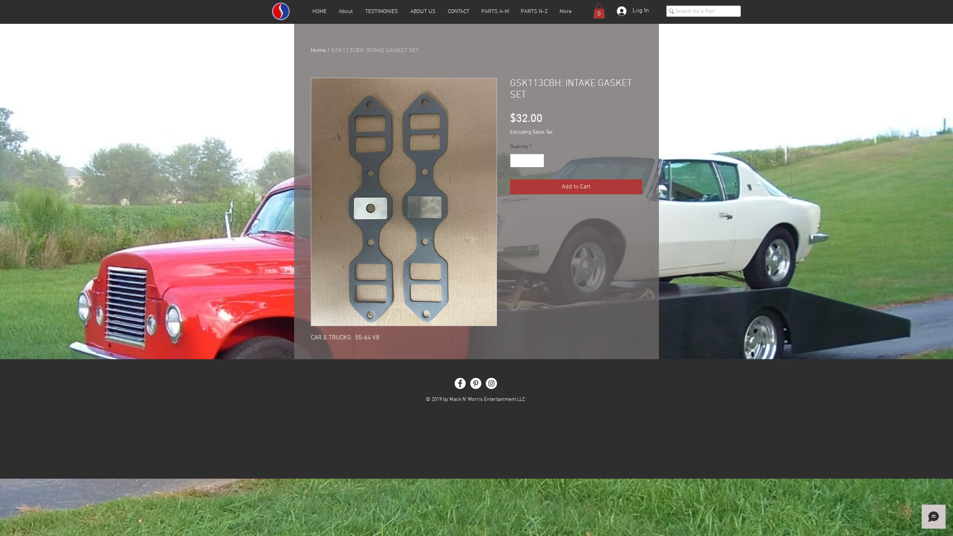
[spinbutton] (527, 160)
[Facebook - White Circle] (460, 383)
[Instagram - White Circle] (491, 383)
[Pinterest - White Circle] (475, 383)
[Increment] (538, 160)
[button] (599, 11)
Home (318, 50)
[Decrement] (515, 160)
